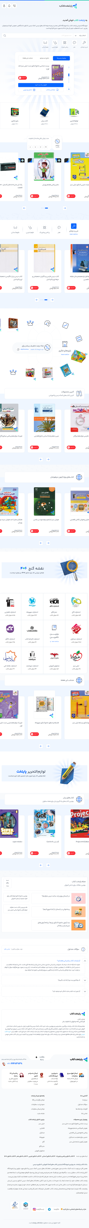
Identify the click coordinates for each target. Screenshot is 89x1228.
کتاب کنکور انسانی (48, 1156)
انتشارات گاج (76, 612)
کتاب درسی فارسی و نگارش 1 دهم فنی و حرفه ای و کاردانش (45, 278)
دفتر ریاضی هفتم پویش (50, 185)
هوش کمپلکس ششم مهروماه (77, 1128)
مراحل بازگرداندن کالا (38, 1100)
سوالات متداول (82, 1104)
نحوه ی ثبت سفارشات (37, 1104)
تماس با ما (84, 1113)
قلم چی (42, 1128)
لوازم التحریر (74, 121)
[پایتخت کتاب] (68, 6)
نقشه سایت (40, 1113)
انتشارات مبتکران (76, 639)
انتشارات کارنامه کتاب (32, 639)
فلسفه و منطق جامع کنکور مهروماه (47, 723)
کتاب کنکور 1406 (9, 1156)
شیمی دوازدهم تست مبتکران (78, 1137)
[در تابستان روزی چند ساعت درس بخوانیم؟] (78, 898)
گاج (43, 1142)
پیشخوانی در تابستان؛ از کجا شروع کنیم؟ (56, 909)
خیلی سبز (76, 666)
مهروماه (41, 1137)
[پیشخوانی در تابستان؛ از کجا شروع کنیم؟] (78, 911)
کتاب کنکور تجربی (34, 1156)
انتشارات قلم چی (10, 612)
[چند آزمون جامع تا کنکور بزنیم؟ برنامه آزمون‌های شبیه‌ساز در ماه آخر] (78, 925)
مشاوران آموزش (54, 666)
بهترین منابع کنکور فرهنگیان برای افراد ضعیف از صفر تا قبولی (17, 897)
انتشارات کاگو (10, 639)
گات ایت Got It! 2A (53, 842)
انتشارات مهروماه (32, 612)
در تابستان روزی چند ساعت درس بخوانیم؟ (56, 896)
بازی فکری (14, 121)
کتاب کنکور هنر (21, 1156)
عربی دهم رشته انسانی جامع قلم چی (46, 436)
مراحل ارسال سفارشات (37, 1109)
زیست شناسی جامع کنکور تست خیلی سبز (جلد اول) (33, 68)
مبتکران (42, 1133)
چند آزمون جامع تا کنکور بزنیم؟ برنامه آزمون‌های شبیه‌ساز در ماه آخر (54, 924)
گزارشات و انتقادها (81, 1109)
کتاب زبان (44, 121)
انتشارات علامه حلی (10, 666)
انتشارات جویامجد (32, 666)
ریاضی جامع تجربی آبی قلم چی (78, 1133)
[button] (69, 68)
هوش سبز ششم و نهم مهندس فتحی (46, 519)
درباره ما (85, 1100)
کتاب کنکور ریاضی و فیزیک (64, 1156)
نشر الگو (54, 612)
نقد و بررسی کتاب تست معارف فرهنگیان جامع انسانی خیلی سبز (17, 908)
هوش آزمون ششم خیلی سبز (78, 1142)
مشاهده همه (74, 234)
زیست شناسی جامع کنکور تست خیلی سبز (74, 1124)
